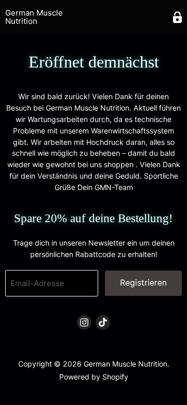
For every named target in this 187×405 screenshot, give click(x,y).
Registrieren (143, 283)
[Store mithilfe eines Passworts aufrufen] (177, 17)
